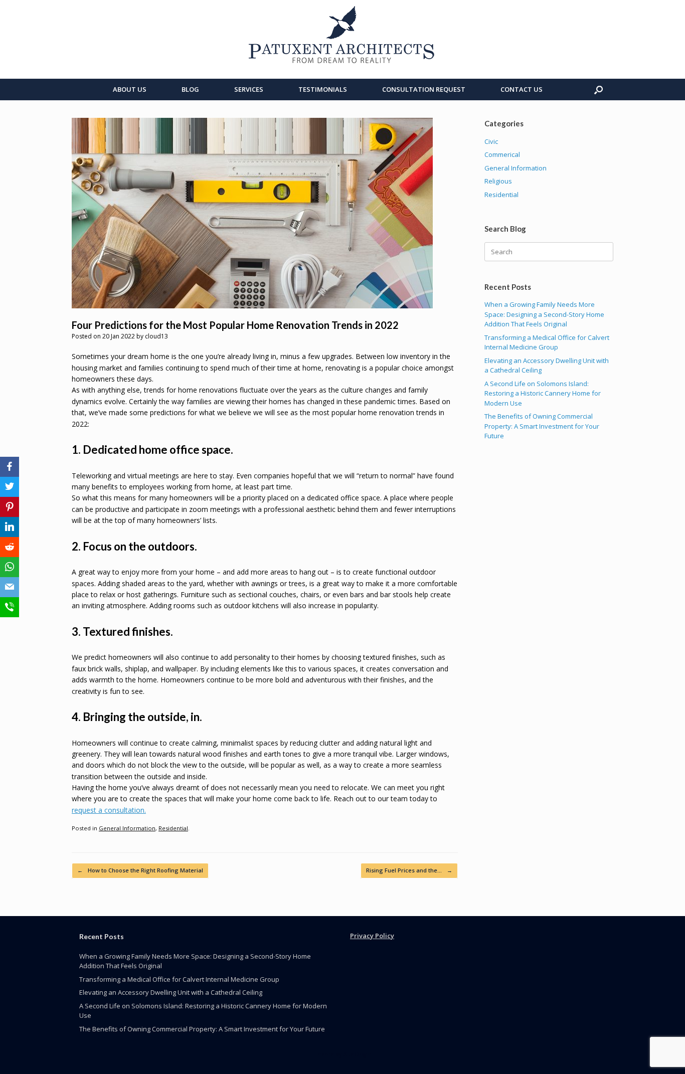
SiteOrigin (357, 1054)
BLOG (190, 89)
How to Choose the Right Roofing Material (140, 870)
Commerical (502, 154)
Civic (491, 141)
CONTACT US (521, 89)
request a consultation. (109, 810)
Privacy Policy (372, 935)
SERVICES (248, 89)
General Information (127, 828)
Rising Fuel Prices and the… (409, 870)
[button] (598, 89)
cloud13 (156, 336)
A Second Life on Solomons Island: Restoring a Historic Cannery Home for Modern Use (542, 393)
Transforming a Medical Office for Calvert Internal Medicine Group (546, 342)
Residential (173, 828)
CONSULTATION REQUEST (423, 89)
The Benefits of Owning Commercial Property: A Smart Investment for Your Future (541, 426)
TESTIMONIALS (322, 89)
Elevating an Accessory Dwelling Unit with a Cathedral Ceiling (170, 992)
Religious (498, 181)
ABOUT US (129, 89)
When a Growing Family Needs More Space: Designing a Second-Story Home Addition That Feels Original (544, 314)
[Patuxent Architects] (342, 35)
